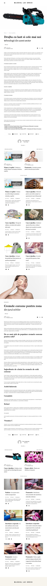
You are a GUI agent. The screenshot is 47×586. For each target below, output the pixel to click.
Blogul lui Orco (23, 3)
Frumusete (6, 302)
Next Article (39, 149)
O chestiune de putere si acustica (34, 129)
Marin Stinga (8, 47)
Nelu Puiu (28, 164)
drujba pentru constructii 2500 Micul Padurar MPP (15, 129)
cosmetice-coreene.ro (17, 364)
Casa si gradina (12, 33)
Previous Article (8, 149)
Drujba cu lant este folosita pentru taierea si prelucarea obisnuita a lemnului (21, 126)
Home (5, 33)
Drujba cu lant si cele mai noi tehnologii (13, 127)
